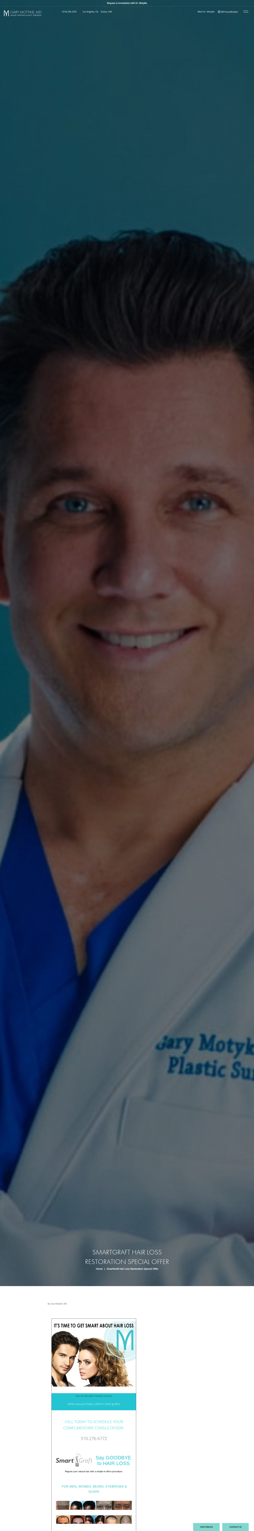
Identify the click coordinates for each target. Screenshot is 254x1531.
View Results (206, 1527)
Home (99, 1268)
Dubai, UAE (106, 11)
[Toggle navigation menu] (245, 11)
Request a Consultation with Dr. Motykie (127, 3)
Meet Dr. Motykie (206, 11)
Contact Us (235, 1527)
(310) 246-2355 (69, 11)
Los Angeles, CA (90, 11)
